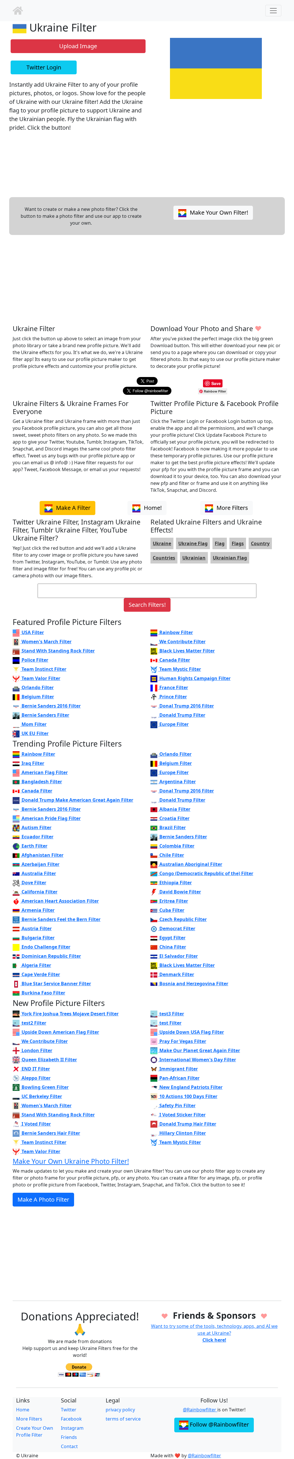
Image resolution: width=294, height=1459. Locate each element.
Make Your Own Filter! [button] (218, 212)
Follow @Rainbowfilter (218, 1424)
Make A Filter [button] (72, 508)
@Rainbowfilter (200, 1409)
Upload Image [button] (78, 46)
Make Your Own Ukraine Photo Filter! (71, 1161)
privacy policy (120, 1409)
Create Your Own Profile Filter (34, 1431)
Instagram (72, 1428)
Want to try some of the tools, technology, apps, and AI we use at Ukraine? (214, 1333)
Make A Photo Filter (43, 1199)
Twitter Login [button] (43, 67)
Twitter (68, 1409)
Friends (69, 1437)
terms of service (123, 1419)
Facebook (71, 1419)
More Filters (29, 1419)
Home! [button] (152, 508)
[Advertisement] (147, 280)
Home (22, 1409)
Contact (69, 1446)
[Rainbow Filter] (18, 10)
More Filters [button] (231, 508)
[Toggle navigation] (273, 10)
